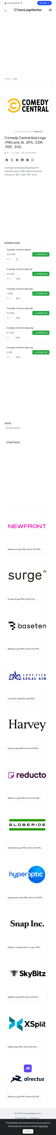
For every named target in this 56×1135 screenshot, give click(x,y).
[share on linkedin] (22, 160)
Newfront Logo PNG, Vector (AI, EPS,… (25, 549)
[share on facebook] (6, 160)
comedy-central (12, 428)
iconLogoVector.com (31, 1113)
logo (15, 79)
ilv (8, 153)
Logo (16, 153)
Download (41, 254)
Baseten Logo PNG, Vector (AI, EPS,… (24, 649)
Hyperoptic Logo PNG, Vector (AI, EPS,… (26, 897)
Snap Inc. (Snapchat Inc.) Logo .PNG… (24, 947)
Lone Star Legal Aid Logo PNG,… (22, 698)
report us (38, 131)
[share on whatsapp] (32, 160)
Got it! (28, 1131)
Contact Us (34, 1118)
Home (7, 79)
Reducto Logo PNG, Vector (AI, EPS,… (24, 798)
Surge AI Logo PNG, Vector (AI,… (22, 599)
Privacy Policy (21, 1118)
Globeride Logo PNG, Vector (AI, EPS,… (25, 848)
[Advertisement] (28, 44)
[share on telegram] (27, 160)
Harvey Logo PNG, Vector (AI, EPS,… (23, 748)
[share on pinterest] (17, 160)
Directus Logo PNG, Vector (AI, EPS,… (24, 1096)
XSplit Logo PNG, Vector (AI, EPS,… (23, 1047)
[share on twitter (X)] (12, 160)
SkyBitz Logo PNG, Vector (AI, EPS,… (24, 997)
